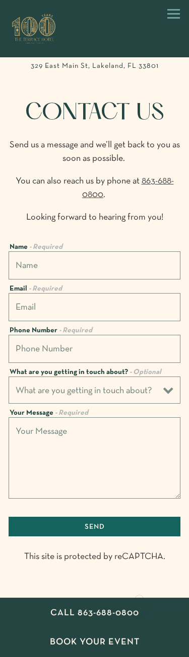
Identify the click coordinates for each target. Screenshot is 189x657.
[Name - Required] (94, 265)
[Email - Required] (94, 307)
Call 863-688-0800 (94, 613)
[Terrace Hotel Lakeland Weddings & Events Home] (49, 29)
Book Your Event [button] (95, 642)
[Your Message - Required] (94, 458)
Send (95, 527)
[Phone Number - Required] (94, 349)
